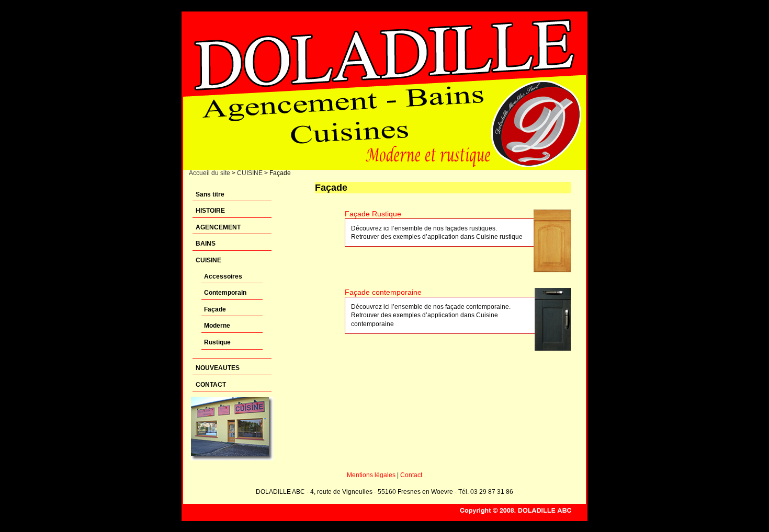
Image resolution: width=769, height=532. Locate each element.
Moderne (217, 325)
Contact (411, 475)
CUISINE (250, 173)
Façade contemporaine (383, 292)
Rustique (217, 342)
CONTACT (211, 384)
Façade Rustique (373, 214)
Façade (215, 309)
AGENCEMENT (218, 227)
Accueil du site (209, 173)
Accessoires (223, 276)
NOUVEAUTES (218, 368)
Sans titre (210, 194)
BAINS (206, 243)
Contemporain (225, 292)
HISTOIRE (210, 210)
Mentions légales (371, 475)
